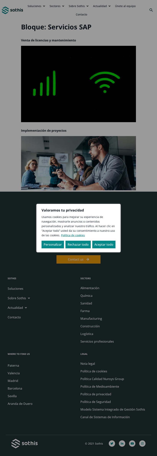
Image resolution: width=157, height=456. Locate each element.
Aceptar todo (103, 244)
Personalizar (53, 244)
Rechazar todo (78, 244)
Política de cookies (73, 235)
